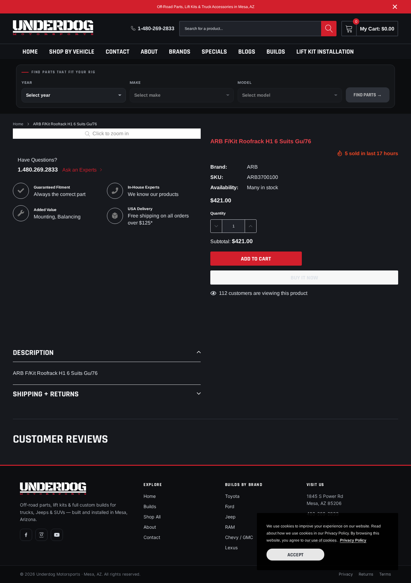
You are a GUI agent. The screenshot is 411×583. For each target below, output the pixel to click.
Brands (179, 52)
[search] (329, 28)
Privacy (346, 574)
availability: (224, 187)
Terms (385, 574)
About (149, 52)
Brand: (218, 167)
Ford (229, 506)
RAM (230, 527)
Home (30, 52)
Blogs (246, 52)
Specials (214, 52)
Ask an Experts (80, 169)
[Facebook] (26, 535)
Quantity (218, 213)
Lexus (231, 547)
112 (223, 293)
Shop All (152, 516)
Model (244, 82)
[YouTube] (57, 535)
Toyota (232, 496)
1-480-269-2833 (156, 28)
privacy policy (353, 540)
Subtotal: (220, 241)
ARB (252, 167)
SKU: (216, 177)
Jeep (230, 516)
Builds (276, 52)
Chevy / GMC (239, 537)
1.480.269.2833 (38, 169)
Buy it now (304, 277)
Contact (117, 52)
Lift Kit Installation (325, 52)
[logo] (53, 28)
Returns (366, 574)
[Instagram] (41, 535)
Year (27, 82)
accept (295, 555)
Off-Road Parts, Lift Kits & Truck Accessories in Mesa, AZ (205, 6)
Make (135, 82)
